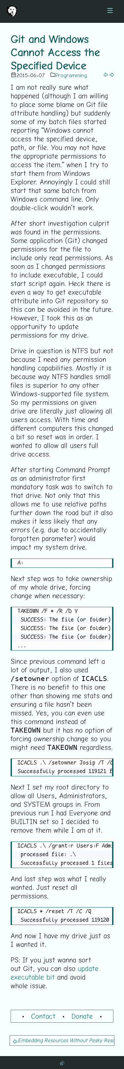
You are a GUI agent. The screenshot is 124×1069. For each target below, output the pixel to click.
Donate (82, 1016)
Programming (71, 75)
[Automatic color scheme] (62, 1062)
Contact (43, 1016)
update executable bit (55, 972)
